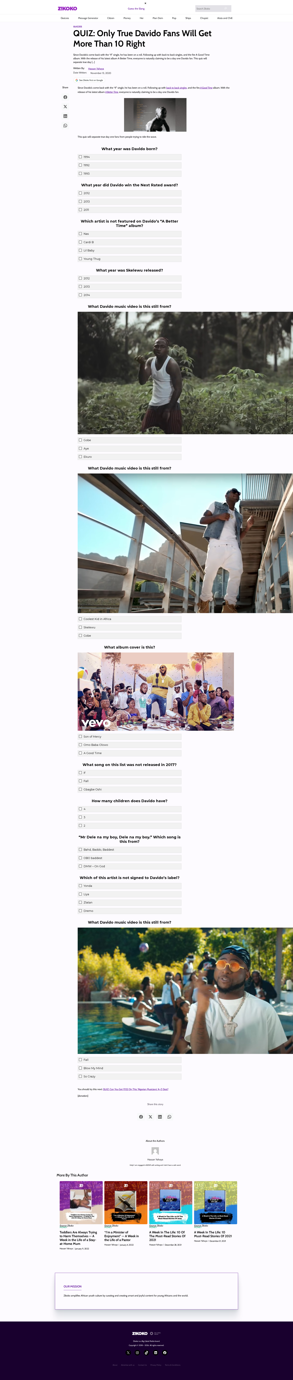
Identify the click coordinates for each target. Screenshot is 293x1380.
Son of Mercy (92, 736)
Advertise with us (127, 1365)
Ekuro (88, 457)
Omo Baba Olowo (96, 745)
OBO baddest (93, 858)
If (84, 773)
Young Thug (92, 259)
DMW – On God (94, 866)
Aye (86, 448)
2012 (87, 193)
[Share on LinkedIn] (65, 116)
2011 (86, 210)
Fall (86, 781)
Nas (86, 234)
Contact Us (142, 1365)
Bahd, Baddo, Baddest (99, 849)
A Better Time (111, 92)
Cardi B (89, 242)
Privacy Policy (155, 1365)
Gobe (87, 440)
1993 (87, 173)
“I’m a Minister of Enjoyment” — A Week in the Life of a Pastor (121, 1236)
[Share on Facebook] (65, 97)
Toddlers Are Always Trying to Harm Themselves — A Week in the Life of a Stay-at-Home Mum (78, 1238)
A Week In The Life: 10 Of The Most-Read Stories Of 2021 (167, 1236)
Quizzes (77, 26)
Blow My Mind (93, 1068)
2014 (87, 295)
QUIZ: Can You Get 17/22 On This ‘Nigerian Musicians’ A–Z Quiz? (135, 1089)
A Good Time (93, 753)
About (115, 1365)
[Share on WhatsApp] (65, 125)
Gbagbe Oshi (93, 789)
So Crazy (89, 1076)
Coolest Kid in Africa (97, 619)
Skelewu (89, 627)
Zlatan (88, 902)
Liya (86, 894)
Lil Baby (89, 250)
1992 (87, 165)
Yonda (88, 886)
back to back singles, (176, 87)
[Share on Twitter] (65, 106)
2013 (87, 201)
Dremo (88, 911)
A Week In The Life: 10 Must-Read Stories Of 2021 (213, 1234)
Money (63, 1227)
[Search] (225, 8)
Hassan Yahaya (96, 68)
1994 (87, 157)
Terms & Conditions (172, 1365)
